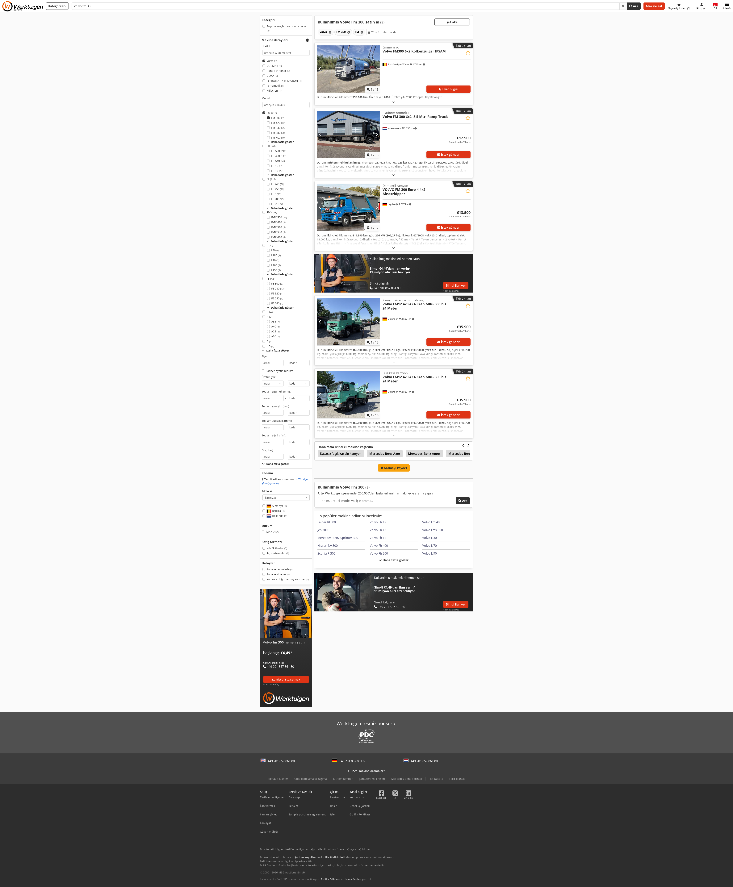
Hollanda (279, 516)
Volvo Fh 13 (378, 530)
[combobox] (286, 497)
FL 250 (277, 189)
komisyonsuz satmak (286, 679)
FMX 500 (279, 217)
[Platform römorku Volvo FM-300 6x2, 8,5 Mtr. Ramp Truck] (348, 134)
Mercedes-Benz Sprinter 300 (337, 538)
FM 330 (278, 128)
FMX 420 (278, 222)
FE (270, 278)
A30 (275, 336)
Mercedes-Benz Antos (424, 454)
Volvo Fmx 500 (432, 530)
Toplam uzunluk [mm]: (276, 391)
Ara (635, 6)
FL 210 (277, 204)
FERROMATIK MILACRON (284, 80)
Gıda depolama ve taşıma (310, 779)
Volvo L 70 (429, 545)
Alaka (453, 22)
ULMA (272, 75)
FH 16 (277, 166)
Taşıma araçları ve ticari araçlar (287, 28)
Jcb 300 (322, 530)
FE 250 (277, 298)
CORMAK (274, 66)
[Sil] (623, 6)
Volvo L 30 (429, 538)
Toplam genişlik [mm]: (276, 406)
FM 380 (278, 133)
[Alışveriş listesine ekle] (468, 52)
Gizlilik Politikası (330, 879)
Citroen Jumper (343, 779)
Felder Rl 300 (326, 522)
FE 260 (277, 303)
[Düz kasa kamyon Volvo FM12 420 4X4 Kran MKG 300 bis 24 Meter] (348, 394)
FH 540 (278, 161)
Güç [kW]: (268, 450)
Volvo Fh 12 (378, 522)
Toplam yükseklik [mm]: (277, 421)
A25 (275, 331)
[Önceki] (320, 68)
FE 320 (277, 293)
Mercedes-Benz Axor (384, 454)
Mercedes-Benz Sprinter (406, 779)
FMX (272, 212)
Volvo (272, 61)
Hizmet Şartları (352, 879)
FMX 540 (278, 232)
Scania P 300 (326, 553)
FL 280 (277, 199)
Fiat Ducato (436, 779)
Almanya (279, 506)
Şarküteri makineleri (372, 779)
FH (271, 146)
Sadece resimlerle (280, 569)
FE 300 (277, 283)
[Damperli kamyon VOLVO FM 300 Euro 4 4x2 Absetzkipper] (348, 207)
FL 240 (277, 184)
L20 (275, 260)
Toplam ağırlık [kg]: (274, 435)
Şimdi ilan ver (456, 285)
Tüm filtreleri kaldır (384, 32)
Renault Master (278, 779)
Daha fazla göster (395, 560)
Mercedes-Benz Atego (464, 454)
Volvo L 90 (429, 553)
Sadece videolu (278, 574)
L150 (276, 270)
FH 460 (278, 156)
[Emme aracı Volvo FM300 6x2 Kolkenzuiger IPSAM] (348, 69)
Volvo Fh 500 (379, 553)
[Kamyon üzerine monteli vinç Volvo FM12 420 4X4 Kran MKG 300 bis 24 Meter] (348, 321)
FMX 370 (278, 227)
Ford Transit (457, 779)
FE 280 (277, 288)
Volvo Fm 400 (431, 522)
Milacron (274, 90)
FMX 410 (278, 237)
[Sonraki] (376, 68)
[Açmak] (394, 102)
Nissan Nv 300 (327, 545)
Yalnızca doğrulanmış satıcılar (288, 579)
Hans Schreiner (278, 71)
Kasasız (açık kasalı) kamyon (341, 454)
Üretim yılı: (269, 377)
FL (271, 179)
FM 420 (278, 123)
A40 (275, 326)
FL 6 (276, 194)
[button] (727, 6)
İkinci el (272, 532)
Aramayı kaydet (395, 468)
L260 (276, 265)
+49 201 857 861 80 (281, 761)
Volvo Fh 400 (379, 545)
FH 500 (278, 151)
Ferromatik (275, 85)
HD (270, 346)
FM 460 (278, 138)
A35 (275, 321)
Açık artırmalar (278, 553)
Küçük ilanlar (277, 548)
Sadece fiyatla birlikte (279, 371)
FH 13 (277, 171)
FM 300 (277, 118)
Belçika (278, 511)
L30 (275, 250)
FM (272, 113)
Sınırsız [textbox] (271, 497)
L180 (276, 255)
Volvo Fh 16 (378, 538)
